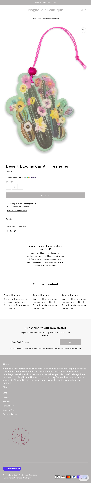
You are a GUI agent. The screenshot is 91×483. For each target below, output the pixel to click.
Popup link (21, 226)
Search (6, 397)
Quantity (9, 182)
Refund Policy (8, 406)
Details (9, 219)
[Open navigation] (13, 10)
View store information (17, 210)
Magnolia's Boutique (45, 9)
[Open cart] (86, 10)
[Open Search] (82, 10)
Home (34, 19)
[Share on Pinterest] (15, 231)
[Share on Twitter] (11, 231)
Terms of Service (10, 414)
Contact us (10, 226)
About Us (7, 402)
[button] (45, 177)
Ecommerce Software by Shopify (17, 478)
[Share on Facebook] (7, 231)
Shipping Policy (9, 410)
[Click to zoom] (83, 30)
